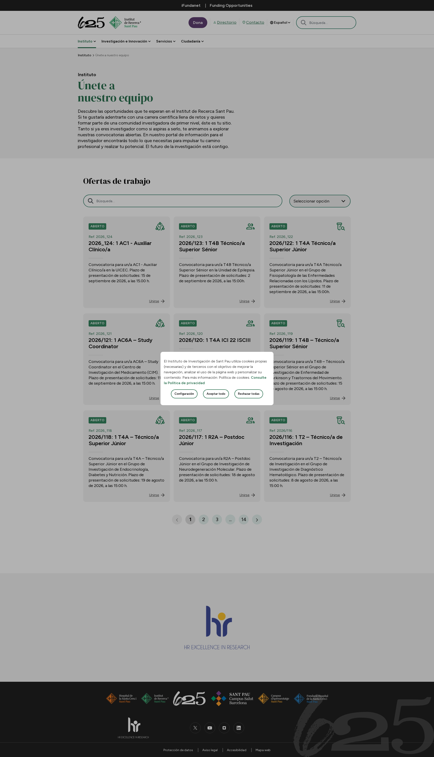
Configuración (184, 393)
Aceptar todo (216, 393)
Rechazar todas (248, 393)
